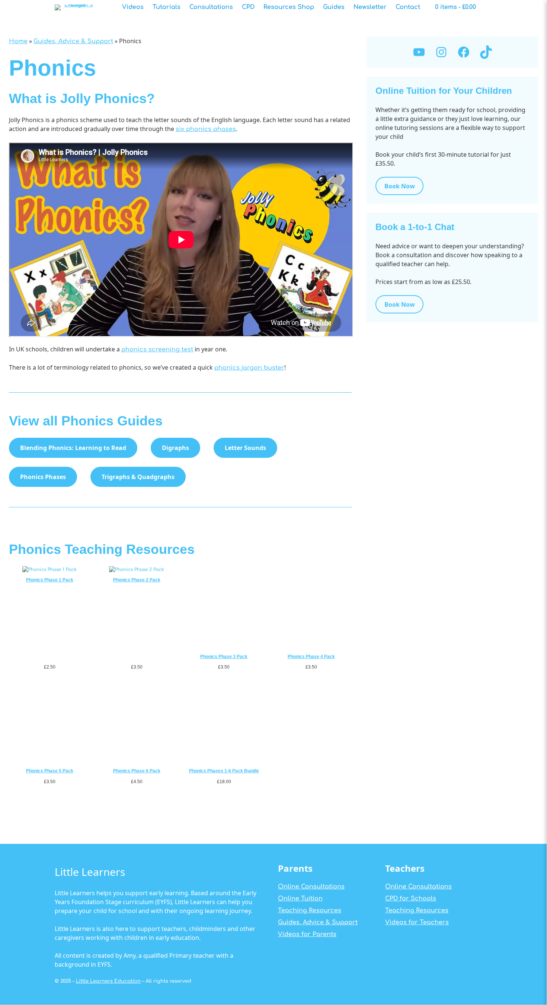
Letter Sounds (245, 448)
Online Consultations (311, 886)
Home (18, 41)
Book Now (399, 186)
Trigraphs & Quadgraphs (138, 477)
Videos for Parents (307, 934)
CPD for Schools (410, 898)
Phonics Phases (43, 477)
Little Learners (90, 872)
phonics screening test (157, 349)
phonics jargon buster (249, 367)
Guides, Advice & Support (73, 41)
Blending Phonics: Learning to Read (73, 448)
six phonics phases (206, 129)
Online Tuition (300, 898)
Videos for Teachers (417, 922)
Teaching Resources (309, 910)
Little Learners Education (108, 981)
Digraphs (175, 448)
